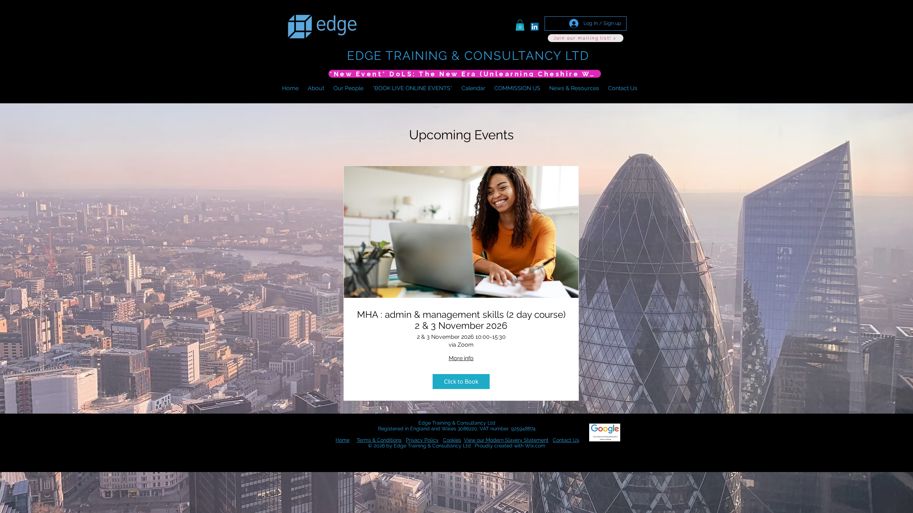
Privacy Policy (422, 440)
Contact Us (566, 440)
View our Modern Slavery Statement (506, 440)
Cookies (452, 440)
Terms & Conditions (379, 440)
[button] (520, 25)
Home (343, 440)
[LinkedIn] (535, 27)
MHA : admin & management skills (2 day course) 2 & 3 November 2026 (461, 320)
